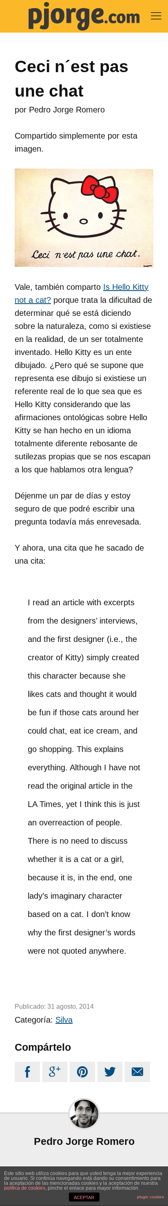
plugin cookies (150, 1197)
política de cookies (24, 1188)
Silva (64, 1019)
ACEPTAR (84, 1197)
